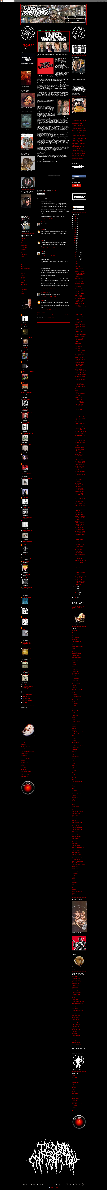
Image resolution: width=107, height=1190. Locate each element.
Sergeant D (25, 409)
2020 (75, 228)
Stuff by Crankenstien (77, 822)
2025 (75, 218)
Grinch (73, 1089)
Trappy (73, 877)
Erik (42, 240)
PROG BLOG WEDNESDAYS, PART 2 (79, 331)
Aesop (22, 270)
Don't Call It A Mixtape (77, 691)
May (76, 586)
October (77, 257)
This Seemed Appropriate (80, 374)
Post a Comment (41, 312)
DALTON (74, 682)
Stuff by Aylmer (75, 817)
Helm (22, 252)
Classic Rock (75, 669)
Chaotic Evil (75, 666)
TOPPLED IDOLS (26, 507)
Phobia (22, 773)
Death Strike (75, 1093)
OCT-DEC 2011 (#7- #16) (77, 158)
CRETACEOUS (75, 678)
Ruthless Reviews (76, 1035)
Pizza (73, 774)
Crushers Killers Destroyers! (27, 751)
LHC (73, 735)
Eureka (73, 698)
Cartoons (74, 664)
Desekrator (74, 1102)
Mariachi (74, 740)
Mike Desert (23, 279)
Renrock (74, 792)
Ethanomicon (24, 289)
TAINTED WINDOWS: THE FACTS (48, 30)
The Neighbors (24, 755)
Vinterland (23, 764)
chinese (74, 667)
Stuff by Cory (75, 820)
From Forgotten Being (26, 771)
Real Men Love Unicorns (80, 560)
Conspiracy (74, 676)
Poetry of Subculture (27, 362)
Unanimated (23, 744)
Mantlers (74, 738)
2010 (75, 249)
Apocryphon (74, 639)
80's (73, 634)
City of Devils (25, 692)
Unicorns (74, 880)
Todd (22, 287)
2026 (75, 216)
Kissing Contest (75, 1017)
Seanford (23, 238)
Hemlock (74, 1107)
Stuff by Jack (75, 833)
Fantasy (74, 705)
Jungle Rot (74, 1077)
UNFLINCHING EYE (27, 412)
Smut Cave (74, 1037)
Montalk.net (74, 1021)
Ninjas (73, 761)
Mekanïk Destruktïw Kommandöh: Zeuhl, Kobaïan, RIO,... (80, 428)
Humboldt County (76, 721)
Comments (76, 209)
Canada (74, 662)
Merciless (23, 760)
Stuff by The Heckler (76, 856)
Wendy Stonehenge (25, 268)
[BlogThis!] (39, 194)
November (77, 254)
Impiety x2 (74, 1079)
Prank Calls (74, 777)
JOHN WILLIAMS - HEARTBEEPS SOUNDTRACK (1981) (80, 488)
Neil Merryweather (25, 766)
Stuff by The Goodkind (77, 854)
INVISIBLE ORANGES (27, 700)
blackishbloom (26, 328)
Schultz (22, 256)
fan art (73, 701)
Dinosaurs (74, 687)
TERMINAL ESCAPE (27, 315)
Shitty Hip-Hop (75, 806)
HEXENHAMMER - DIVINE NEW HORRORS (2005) (79, 409)
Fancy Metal (75, 703)
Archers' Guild (25, 564)
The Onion (74, 1040)
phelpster (23, 277)
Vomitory (74, 1091)
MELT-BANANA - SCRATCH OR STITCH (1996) (79, 314)
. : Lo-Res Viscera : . (27, 587)
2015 (75, 238)
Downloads (74, 694)
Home (53, 314)
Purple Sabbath (75, 1082)
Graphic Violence (76, 710)
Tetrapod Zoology (26, 658)
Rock (47, 191)
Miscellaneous (75, 753)
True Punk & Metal (26, 444)
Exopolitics (74, 1005)
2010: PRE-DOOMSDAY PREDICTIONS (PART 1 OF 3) (80, 572)
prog (73, 779)
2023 (75, 222)
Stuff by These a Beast (77, 861)
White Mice (77, 348)
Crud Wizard (25, 554)
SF (72, 802)
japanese (74, 726)
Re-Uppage (74, 790)
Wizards (74, 889)
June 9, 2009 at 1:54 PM (48, 226)
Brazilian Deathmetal (76, 653)
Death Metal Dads (76, 683)
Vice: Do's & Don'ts (76, 1044)
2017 (75, 234)
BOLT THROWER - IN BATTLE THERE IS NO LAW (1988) (80, 500)
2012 (75, 245)
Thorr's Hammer (24, 753)
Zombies (74, 895)
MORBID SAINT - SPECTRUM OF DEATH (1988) (79, 345)
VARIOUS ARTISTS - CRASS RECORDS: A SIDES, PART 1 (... (80, 371)
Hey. (76, 388)
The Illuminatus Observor (26, 423)
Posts (75, 207)
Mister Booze (25, 561)
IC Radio (74, 723)
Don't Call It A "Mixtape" (77, 689)
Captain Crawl (75, 987)
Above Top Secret (76, 978)
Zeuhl (73, 893)
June (76, 265)
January (77, 595)
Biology (73, 644)
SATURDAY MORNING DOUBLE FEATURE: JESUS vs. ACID (80, 300)
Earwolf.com (75, 999)
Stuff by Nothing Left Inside (78, 841)
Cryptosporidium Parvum (77, 1109)
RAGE (73, 786)
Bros (73, 659)
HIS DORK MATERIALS (80, 334)
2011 (75, 247)
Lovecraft (74, 737)
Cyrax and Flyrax (76, 994)
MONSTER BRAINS (27, 392)
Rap (73, 788)
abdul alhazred (24, 284)
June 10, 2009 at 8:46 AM (48, 296)
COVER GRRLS (78, 413)
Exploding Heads (76, 699)
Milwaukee (74, 749)
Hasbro (73, 714)
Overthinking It (75, 1026)
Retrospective (75, 797)
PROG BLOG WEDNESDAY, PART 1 (80, 423)
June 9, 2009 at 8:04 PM (48, 255)
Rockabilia (74, 1033)
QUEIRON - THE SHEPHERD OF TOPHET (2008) (79, 551)
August (76, 261)
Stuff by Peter (75, 843)
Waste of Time (75, 886)
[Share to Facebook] (42, 194)
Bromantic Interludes (76, 657)
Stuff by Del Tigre (76, 825)
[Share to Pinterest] (44, 194)
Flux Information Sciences (78, 1087)
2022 (75, 224)
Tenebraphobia (75, 871)
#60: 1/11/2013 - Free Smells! (78, 153)
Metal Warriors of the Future (78, 745)
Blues (73, 648)
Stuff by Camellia (76, 818)
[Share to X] (41, 194)
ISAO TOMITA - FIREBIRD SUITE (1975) (79, 268)
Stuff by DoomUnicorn (77, 827)
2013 (75, 243)
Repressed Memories (77, 793)
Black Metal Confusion (80, 386)
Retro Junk (74, 1031)
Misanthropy (75, 751)
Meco (73, 1075)
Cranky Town (25, 577)
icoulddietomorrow (27, 517)
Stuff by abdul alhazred (77, 811)
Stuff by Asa (75, 815)
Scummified (25, 464)
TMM (22, 291)
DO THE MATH (78, 309)
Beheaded (23, 749)
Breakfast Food (75, 655)
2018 (75, 232)
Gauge (22, 757)
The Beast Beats (26, 698)
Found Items (75, 707)
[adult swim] (75, 976)
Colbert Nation (75, 989)
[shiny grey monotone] (27, 382)
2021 (75, 226)
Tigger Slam (75, 873)
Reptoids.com (75, 1028)
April (76, 588)
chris (42, 251)
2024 (75, 220)
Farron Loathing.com (76, 1006)
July (76, 263)
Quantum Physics (76, 785)
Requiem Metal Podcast (77, 1029)
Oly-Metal (74, 770)
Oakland (74, 769)
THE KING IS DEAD (79, 311)
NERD (73, 758)
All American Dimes (76, 980)
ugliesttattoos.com (76, 1042)
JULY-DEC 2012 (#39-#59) (78, 155)
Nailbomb (74, 1080)
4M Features (75, 630)
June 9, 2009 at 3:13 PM (48, 237)
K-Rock (22, 293)
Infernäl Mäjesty (75, 1098)
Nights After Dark (76, 760)
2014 (75, 240)
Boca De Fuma (26, 399)
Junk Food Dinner (76, 1015)
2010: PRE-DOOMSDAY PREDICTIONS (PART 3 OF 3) (80, 444)
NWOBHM (74, 767)
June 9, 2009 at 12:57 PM (48, 218)
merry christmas (75, 742)
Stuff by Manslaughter (77, 840)
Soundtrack (74, 808)
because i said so (26, 648)
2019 (75, 230)
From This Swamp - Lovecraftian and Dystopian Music (27, 643)
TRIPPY (74, 879)
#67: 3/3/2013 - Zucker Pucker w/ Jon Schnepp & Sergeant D (79, 132)
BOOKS (74, 650)
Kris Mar (23, 263)
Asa (22, 271)
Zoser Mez (23, 767)
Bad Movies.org (75, 983)
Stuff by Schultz (75, 850)
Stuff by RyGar (75, 849)
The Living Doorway (27, 694)
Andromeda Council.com (77, 981)
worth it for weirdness (77, 891)
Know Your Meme (76, 1019)
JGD (22, 264)
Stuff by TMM (75, 862)
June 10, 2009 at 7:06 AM (48, 289)
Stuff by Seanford (76, 852)
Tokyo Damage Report (27, 671)
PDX (73, 772)
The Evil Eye (25, 674)
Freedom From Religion (77, 1010)
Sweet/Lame (75, 868)
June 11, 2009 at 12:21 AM (48, 309)
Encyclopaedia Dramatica (78, 1001)
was (73, 884)
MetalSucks (25, 324)
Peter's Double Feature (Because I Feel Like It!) (80, 326)
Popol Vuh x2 (75, 1086)
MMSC (73, 754)
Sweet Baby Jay (76, 866)
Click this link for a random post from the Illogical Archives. (78, 607)
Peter (22, 240)
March (76, 590)
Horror (73, 719)
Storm (73, 1084)
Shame (50, 191)
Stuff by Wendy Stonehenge (78, 864)
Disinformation (75, 997)
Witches (74, 887)
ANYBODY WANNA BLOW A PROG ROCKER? (79, 480)
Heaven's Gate (75, 1013)
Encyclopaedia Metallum (77, 1003)
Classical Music (75, 671)
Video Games (75, 882)
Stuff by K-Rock (75, 838)
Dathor (22, 282)
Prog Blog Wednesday (77, 781)
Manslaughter (24, 245)
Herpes (73, 1095)
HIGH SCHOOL (75, 715)
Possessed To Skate (25, 758)
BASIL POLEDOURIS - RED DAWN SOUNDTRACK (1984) (80, 567)
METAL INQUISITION (27, 488)
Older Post (67, 314)
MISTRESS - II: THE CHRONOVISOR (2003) (79, 468)
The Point (24, 661)
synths (73, 870)
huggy (42, 300)
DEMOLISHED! (78, 397)
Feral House (75, 1008)
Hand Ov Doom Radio (77, 1012)
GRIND (73, 712)
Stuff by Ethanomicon (77, 829)
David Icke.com (75, 996)
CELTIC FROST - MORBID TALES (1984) (79, 539)
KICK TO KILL (25, 454)
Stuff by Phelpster (76, 845)
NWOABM (74, 765)
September (77, 259)
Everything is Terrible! (27, 337)
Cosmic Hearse (26, 607)
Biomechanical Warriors (77, 646)
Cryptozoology (75, 680)
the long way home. (27, 478)
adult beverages (75, 637)
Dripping (23, 748)
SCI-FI (73, 801)
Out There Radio (76, 1024)
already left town (26, 696)
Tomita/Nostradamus (25, 746)
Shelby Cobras (44, 221)
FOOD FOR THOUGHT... (80, 554)
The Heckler (23, 249)
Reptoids (74, 795)
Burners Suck (75, 660)
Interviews (74, 724)
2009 (75, 251)
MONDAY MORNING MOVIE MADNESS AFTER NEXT (80, 285)
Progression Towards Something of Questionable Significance (27, 688)
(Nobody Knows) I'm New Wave (27, 617)
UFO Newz (24, 684)
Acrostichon (74, 1100)
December (77, 252)
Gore (73, 708)
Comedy (74, 675)
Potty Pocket (75, 776)
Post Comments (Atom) (49, 317)
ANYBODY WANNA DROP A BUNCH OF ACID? (80, 359)
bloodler (22, 266)
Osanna (74, 1096)
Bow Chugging (75, 651)
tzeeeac (24, 520)
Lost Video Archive (27, 541)
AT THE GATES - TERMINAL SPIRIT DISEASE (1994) (80, 280)
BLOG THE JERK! (26, 597)
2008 (75, 597)
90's (73, 635)
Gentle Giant (24, 769)
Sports (73, 809)
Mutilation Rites (24, 762)
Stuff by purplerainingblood (78, 847)
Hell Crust (23, 273)
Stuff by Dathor (75, 824)
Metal (73, 744)
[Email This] (38, 194)
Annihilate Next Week (27, 544)
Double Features (76, 692)
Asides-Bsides (25, 497)
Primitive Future (26, 574)
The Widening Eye (26, 558)
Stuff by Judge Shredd (77, 836)
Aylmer (22, 243)
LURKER (24, 347)
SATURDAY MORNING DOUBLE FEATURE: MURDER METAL (80, 463)
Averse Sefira (24, 742)
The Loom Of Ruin (26, 639)
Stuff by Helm (75, 831)
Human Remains (24, 776)
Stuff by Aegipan (76, 813)
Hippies (73, 717)
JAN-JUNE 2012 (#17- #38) (78, 157)
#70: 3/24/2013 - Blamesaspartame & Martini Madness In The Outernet (79, 120)
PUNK (73, 783)
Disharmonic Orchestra (26, 774)
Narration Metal (75, 756)
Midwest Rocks (75, 747)
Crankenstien (24, 254)
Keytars (74, 728)
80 (72, 632)
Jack (22, 242)
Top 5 (73, 875)
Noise (73, 763)
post (62, 59)
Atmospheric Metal (76, 641)
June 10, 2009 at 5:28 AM (48, 265)
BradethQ (23, 280)
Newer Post (40, 314)
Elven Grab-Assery (76, 696)
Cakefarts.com (75, 985)
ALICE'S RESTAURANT (80, 503)
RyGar (22, 286)
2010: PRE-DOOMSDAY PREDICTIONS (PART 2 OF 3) (80, 518)
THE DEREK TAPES (79, 399)
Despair (43, 191)
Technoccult (25, 396)
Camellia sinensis (25, 251)
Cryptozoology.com (76, 992)
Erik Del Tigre (24, 247)
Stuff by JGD (75, 834)
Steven (22, 275)
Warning (74, 1110)
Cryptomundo (75, 990)
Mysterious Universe (76, 1022)
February (77, 592)
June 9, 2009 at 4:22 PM (48, 248)
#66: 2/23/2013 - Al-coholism (78, 135)
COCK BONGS (75, 673)
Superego (74, 1038)
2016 (75, 236)
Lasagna (74, 730)
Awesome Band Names (77, 643)
